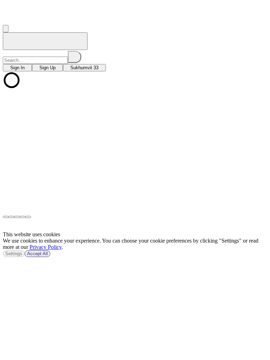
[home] (45, 41)
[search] (74, 57)
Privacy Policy (46, 247)
